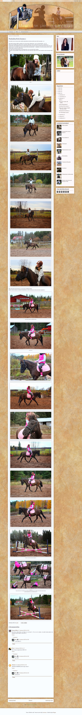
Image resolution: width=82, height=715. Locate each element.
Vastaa (13, 634)
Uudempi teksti (12, 700)
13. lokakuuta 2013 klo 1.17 (19, 648)
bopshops (45, 712)
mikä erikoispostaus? (63, 104)
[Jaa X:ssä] (24, 622)
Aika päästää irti (65, 137)
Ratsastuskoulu (24, 31)
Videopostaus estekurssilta (67, 174)
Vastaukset (15, 637)
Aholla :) (60, 99)
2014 (59, 91)
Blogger (54, 712)
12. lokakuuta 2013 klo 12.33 (23, 630)
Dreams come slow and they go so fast (67, 181)
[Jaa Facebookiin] (25, 622)
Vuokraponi (64, 143)
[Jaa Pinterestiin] (26, 622)
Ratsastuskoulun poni (66, 149)
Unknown (14, 664)
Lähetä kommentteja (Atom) (32, 704)
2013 (59, 93)
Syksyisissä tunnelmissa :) (64, 110)
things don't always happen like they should (64, 108)
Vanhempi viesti (49, 700)
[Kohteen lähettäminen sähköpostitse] (21, 622)
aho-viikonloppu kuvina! (64, 112)
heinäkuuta (61, 118)
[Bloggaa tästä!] (22, 622)
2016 (59, 88)
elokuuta (61, 116)
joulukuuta (61, 94)
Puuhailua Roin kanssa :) (64, 106)
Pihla (13, 648)
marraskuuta (62, 96)
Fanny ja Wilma (15, 630)
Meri (17, 31)
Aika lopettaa (64, 155)
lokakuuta (61, 98)
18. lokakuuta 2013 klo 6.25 (24, 672)
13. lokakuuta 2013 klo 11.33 (21, 664)
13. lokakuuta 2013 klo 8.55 (24, 639)
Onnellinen (64, 168)
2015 (59, 89)
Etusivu (11, 31)
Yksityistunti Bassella (66, 162)
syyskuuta (61, 114)
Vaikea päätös (65, 125)
